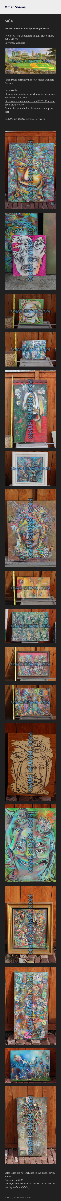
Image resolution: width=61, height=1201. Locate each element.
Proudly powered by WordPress (18, 1197)
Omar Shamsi (16, 7)
